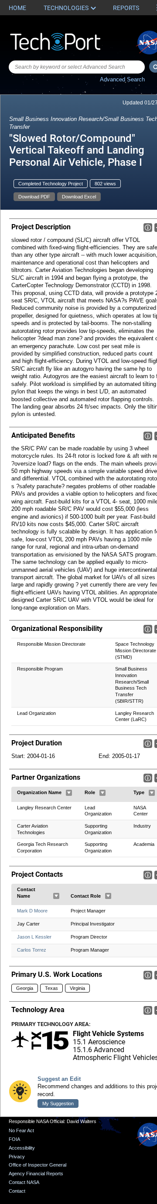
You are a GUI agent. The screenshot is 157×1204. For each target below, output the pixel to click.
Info (147, 227)
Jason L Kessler (34, 936)
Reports (126, 7)
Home (17, 7)
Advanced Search (122, 79)
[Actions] (69, 793)
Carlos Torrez (31, 949)
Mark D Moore (32, 910)
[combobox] (77, 67)
